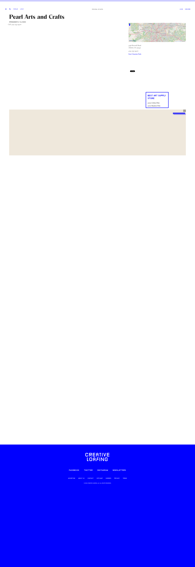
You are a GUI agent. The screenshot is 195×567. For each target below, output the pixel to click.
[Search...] (10, 9)
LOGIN (181, 9)
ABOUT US (81, 478)
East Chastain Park (135, 54)
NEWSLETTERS (119, 470)
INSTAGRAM (102, 470)
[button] (184, 111)
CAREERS (108, 478)
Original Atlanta (97, 9)
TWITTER (88, 470)
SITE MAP (100, 478)
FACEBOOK (74, 470)
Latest (22, 9)
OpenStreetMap (178, 41)
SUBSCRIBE (187, 9)
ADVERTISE (71, 478)
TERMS (125, 478)
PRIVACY (117, 478)
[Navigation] (5, 9)
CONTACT (91, 478)
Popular (15, 9)
